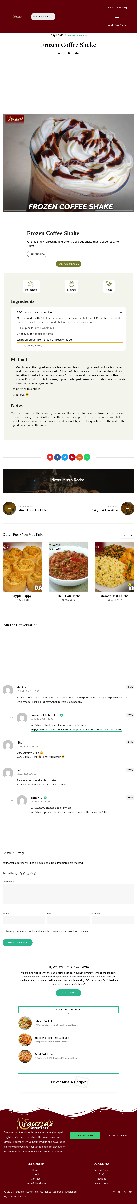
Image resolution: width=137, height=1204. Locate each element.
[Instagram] (125, 1191)
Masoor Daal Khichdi (114, 596)
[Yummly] (79, 457)
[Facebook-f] (114, 1191)
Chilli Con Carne (68, 596)
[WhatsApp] (87, 457)
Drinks (72, 35)
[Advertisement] (68, 84)
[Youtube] (130, 1191)
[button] (121, 312)
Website (96, 913)
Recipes (83, 35)
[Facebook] (57, 457)
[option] (22, 572)
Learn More (68, 993)
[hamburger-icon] (117, 16)
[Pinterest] (72, 457)
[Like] (50, 457)
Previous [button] (124, 535)
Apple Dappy (22, 596)
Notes (109, 289)
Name (6, 913)
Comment (8, 881)
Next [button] (131, 535)
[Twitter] (64, 457)
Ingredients (31, 289)
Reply (130, 687)
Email (50, 913)
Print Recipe (37, 254)
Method (71, 289)
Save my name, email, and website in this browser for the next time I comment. (47, 931)
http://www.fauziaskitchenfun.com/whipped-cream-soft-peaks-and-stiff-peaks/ (76, 729)
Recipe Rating (10, 873)
